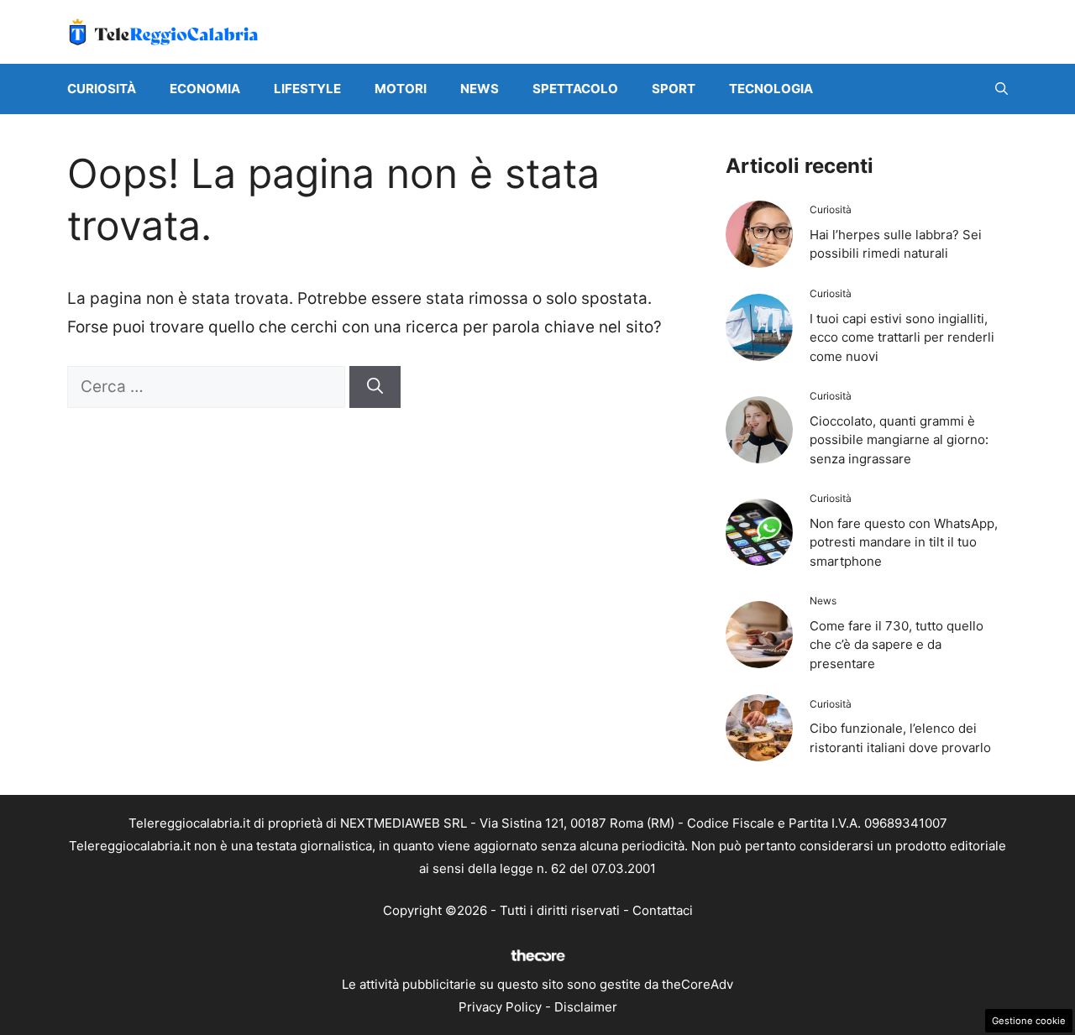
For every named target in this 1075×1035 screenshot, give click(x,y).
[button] (1001, 89)
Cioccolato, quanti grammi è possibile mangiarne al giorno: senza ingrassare (899, 440)
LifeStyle (307, 89)
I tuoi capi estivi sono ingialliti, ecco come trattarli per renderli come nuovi (902, 337)
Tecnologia (771, 89)
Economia (205, 89)
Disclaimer (585, 1007)
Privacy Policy (500, 1007)
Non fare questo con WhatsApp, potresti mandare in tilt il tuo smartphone (904, 542)
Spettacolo (575, 89)
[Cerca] (375, 387)
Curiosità (101, 89)
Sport (673, 89)
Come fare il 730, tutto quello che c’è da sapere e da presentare (896, 645)
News (479, 89)
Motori (401, 89)
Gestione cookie (1029, 1021)
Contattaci (662, 910)
